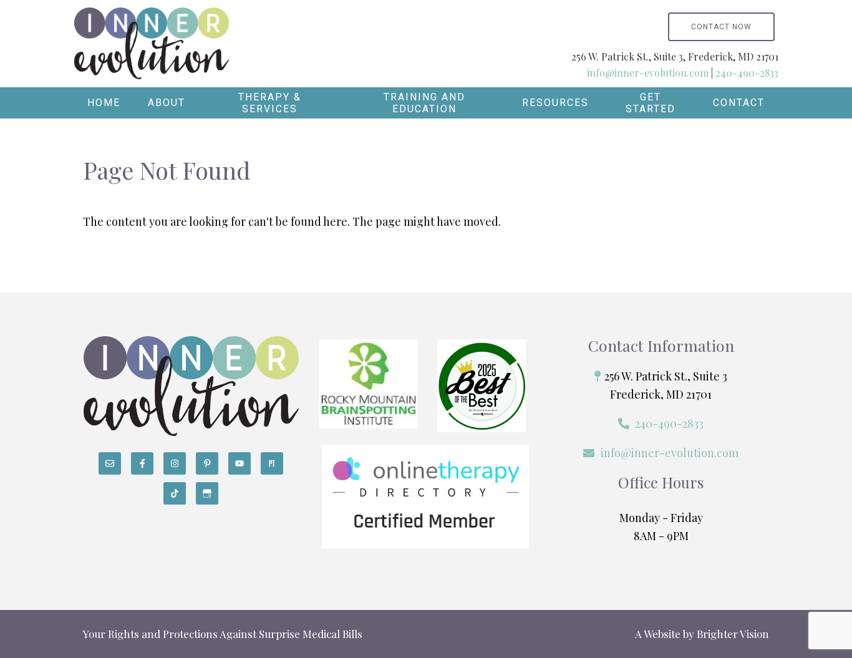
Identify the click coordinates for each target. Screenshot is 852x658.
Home (103, 103)
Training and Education (424, 103)
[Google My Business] (207, 493)
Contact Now (721, 26)
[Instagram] (174, 463)
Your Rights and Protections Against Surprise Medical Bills (222, 634)
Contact (739, 103)
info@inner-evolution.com (648, 72)
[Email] (110, 463)
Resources (555, 103)
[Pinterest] (207, 463)
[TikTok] (174, 493)
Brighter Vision (733, 634)
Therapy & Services (269, 103)
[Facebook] (142, 463)
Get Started (650, 103)
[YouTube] (239, 463)
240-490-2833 (746, 72)
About (166, 103)
